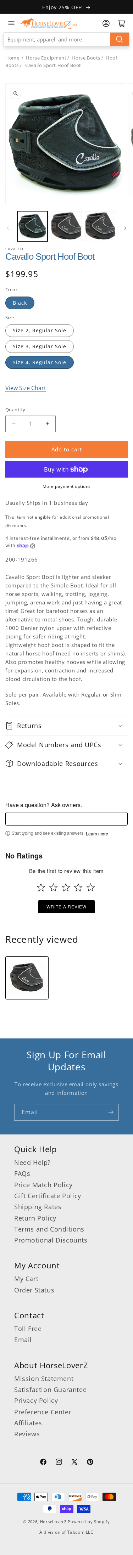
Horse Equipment (46, 58)
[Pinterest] (90, 1463)
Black (20, 302)
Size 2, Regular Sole (39, 330)
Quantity (15, 409)
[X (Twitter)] (74, 1463)
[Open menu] (11, 23)
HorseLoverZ (53, 1521)
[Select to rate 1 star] (40, 887)
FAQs (22, 1173)
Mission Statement (43, 1378)
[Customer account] (106, 23)
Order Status (34, 1290)
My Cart (26, 1278)
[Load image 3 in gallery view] (100, 226)
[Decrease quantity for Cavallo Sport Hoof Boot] (14, 424)
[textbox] (66, 819)
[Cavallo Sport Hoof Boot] (27, 978)
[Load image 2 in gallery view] (66, 226)
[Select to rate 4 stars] (78, 887)
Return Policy (35, 1218)
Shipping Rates (37, 1206)
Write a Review (66, 906)
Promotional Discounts (51, 1240)
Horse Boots (86, 58)
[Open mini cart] (121, 23)
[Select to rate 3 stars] (65, 887)
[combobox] (66, 39)
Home (12, 58)
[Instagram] (59, 1463)
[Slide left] (8, 228)
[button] (66, 725)
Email (23, 1339)
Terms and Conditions (49, 1229)
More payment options (67, 486)
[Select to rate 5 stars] (90, 887)
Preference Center (42, 1412)
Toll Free (27, 1328)
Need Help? (32, 1162)
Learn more (97, 833)
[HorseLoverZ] (48, 23)
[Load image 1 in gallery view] (32, 226)
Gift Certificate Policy (47, 1195)
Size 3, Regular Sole (39, 346)
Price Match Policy (43, 1185)
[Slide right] (125, 228)
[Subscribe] (110, 1112)
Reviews (27, 1434)
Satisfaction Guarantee (50, 1389)
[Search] (119, 39)
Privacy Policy (36, 1400)
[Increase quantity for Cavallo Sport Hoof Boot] (47, 424)
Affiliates (28, 1423)
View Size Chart (25, 388)
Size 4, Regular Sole (39, 362)
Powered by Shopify (89, 1521)
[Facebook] (43, 1463)
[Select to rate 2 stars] (53, 887)
